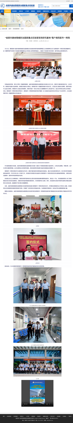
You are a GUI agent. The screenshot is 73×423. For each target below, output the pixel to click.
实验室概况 (14, 11)
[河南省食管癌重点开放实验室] (17, 5)
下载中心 (70, 416)
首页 (2, 11)
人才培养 (27, 11)
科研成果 (60, 11)
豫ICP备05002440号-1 (54, 418)
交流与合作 (53, 11)
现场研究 (39, 11)
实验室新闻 (7, 11)
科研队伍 (21, 11)
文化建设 (66, 11)
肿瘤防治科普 (46, 11)
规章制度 (33, 11)
